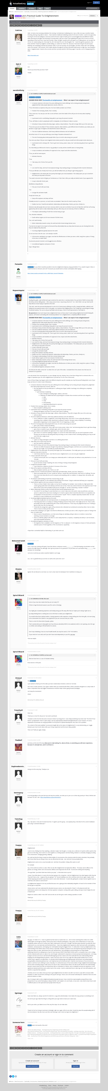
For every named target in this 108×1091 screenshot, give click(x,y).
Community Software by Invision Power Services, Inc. (54, 1088)
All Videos (31, 8)
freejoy (18, 845)
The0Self (18, 740)
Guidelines (22, 8)
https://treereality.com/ (33, 55)
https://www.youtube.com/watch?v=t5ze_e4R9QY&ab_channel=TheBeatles (45, 273)
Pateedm (18, 264)
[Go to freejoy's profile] (18, 852)
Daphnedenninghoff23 (20, 766)
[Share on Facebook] (10, 1076)
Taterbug (18, 819)
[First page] (11, 25)
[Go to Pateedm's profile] (18, 271)
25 (17, 25)
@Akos (29, 1025)
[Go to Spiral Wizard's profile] (18, 602)
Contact (67, 1085)
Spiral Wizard (18, 595)
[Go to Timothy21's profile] (18, 717)
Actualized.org (43, 1085)
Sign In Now (75, 1066)
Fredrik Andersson (48, 93)
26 (20, 25)
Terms (49, 1085)
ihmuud (18, 678)
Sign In (89, 2)
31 (34, 25)
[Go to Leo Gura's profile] (11, 17)
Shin (45, 598)
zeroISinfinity (18, 90)
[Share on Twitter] (13, 1076)
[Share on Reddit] (16, 1076)
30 (31, 25)
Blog (40, 8)
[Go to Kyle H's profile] (18, 71)
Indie (18, 937)
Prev (14, 25)
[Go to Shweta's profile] (18, 576)
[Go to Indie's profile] (18, 944)
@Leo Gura (32, 97)
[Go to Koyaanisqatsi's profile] (18, 297)
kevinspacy (18, 793)
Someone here (18, 1022)
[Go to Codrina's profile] (18, 37)
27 (23, 25)
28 (25, 25)
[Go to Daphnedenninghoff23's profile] (18, 773)
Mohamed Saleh (18, 541)
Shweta (18, 569)
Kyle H (18, 64)
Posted (32, 30)
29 (28, 25)
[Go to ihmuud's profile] (18, 685)
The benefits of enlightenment (52, 100)
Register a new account (32, 1066)
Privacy (54, 1085)
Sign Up (96, 2)
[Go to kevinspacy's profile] (18, 799)
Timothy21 (18, 710)
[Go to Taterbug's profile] (18, 826)
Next (38, 25)
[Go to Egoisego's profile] (18, 1000)
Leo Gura (46, 655)
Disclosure (60, 1085)
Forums (12, 8)
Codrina (18, 30)
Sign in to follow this (83, 15)
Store (47, 8)
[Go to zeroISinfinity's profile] (18, 97)
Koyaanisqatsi (18, 290)
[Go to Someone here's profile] (18, 1029)
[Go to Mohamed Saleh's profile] (18, 548)
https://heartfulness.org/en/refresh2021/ (50, 797)
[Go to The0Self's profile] (18, 747)
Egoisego (18, 993)
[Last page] (41, 25)
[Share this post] (96, 30)
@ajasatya (38, 97)
